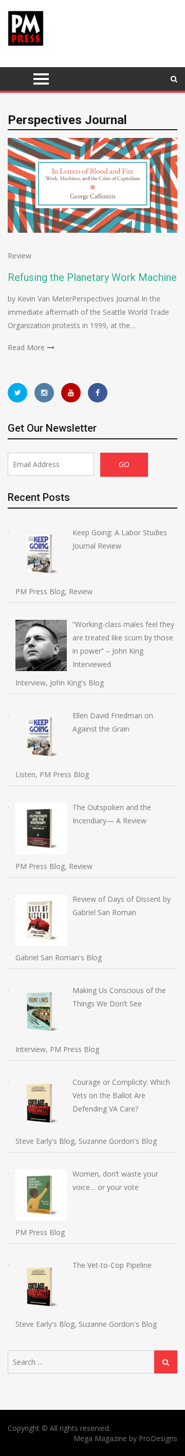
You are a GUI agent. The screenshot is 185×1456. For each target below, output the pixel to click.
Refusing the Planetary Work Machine (92, 277)
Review (19, 255)
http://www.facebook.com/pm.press (97, 392)
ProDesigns (158, 1438)
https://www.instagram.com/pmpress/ (44, 392)
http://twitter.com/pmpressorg (17, 392)
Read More (26, 347)
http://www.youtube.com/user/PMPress (71, 392)
